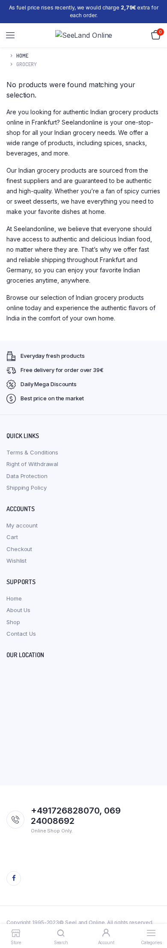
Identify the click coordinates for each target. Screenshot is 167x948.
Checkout (19, 549)
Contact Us (21, 633)
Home (22, 55)
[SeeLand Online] (84, 35)
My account (22, 525)
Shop (13, 622)
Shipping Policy (26, 487)
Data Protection (27, 475)
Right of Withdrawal (32, 463)
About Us (18, 610)
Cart (12, 536)
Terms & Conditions (32, 452)
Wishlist (16, 560)
